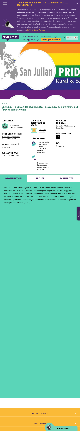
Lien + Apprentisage (30, 39)
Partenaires (46, 36)
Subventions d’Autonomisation (16, 126)
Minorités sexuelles (42, 131)
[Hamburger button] (5, 4)
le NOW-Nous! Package (36, 30)
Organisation (13, 178)
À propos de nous (30, 36)
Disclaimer (79, 213)
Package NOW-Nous (51, 39)
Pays (55, 36)
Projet (40, 178)
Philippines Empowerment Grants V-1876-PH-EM (11, 138)
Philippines (60, 146)
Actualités (66, 178)
